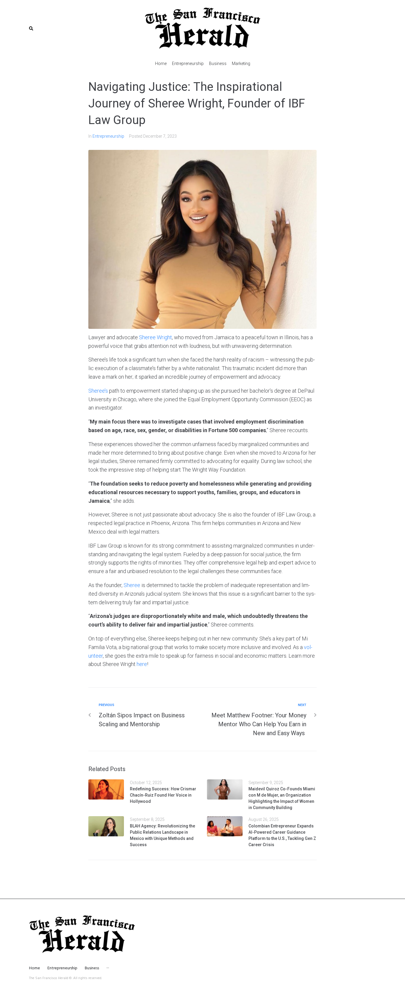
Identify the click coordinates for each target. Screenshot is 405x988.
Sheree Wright (155, 337)
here (142, 664)
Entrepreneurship (108, 136)
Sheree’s (98, 391)
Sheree (132, 585)
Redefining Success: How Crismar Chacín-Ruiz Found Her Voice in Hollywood (163, 795)
